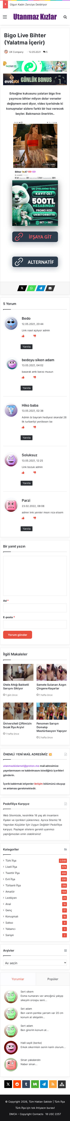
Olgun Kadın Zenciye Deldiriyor (28, 4)
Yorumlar (18, 979)
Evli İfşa (10, 879)
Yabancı (10, 928)
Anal (8, 904)
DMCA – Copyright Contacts (26, 1114)
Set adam (26, 1008)
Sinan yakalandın (31, 1059)
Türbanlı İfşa (13, 885)
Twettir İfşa (12, 873)
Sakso (9, 922)
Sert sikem (27, 991)
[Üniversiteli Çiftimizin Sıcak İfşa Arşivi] (18, 711)
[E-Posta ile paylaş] (49, 288)
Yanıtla (27, 346)
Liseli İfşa (11, 866)
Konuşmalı (11, 916)
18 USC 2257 (53, 1114)
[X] (21, 288)
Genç (8, 910)
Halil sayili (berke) (31, 1042)
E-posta (9, 617)
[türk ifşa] (35, 16)
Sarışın (9, 935)
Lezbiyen (11, 897)
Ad (6, 600)
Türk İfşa (10, 860)
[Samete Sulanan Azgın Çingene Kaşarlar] (52, 672)
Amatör (10, 891)
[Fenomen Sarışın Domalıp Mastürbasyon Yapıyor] (52, 711)
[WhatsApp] (30, 288)
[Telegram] (40, 288)
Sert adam (27, 1025)
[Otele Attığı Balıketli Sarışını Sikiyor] (18, 672)
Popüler (52, 979)
